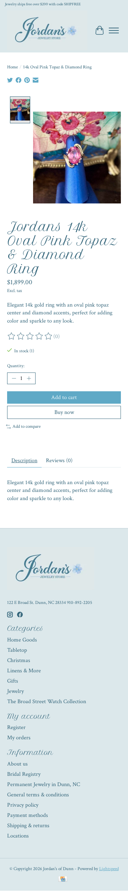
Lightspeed (109, 868)
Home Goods (22, 640)
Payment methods (27, 815)
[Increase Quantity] (28, 378)
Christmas (18, 660)
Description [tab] (24, 460)
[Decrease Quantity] (13, 378)
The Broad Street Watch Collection (46, 701)
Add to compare (26, 426)
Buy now (64, 412)
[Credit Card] (62, 880)
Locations (18, 836)
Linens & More (24, 670)
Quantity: (16, 366)
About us (17, 764)
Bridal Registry (24, 774)
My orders (19, 737)
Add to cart (64, 397)
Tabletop (17, 650)
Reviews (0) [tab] (59, 460)
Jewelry (15, 691)
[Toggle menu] (114, 30)
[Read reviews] (30, 336)
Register (16, 727)
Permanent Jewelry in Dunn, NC (43, 784)
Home (12, 67)
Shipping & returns (28, 825)
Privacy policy (22, 805)
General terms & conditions (38, 794)
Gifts (12, 681)
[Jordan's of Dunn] (47, 30)
